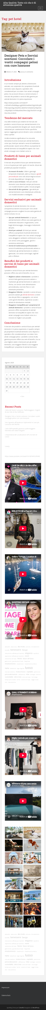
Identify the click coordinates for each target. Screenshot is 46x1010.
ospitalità (30, 672)
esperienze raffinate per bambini (14, 656)
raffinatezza (21, 674)
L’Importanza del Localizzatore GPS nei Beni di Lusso (21, 436)
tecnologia (34, 677)
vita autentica (12, 682)
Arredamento (35, 647)
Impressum (5, 987)
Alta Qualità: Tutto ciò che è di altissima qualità (19, 3)
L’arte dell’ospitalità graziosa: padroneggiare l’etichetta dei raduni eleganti (20, 430)
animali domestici (28, 295)
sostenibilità (9, 677)
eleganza (28, 653)
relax (27, 674)
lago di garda (20, 668)
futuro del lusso (28, 659)
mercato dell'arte (10, 672)
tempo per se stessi (10, 679)
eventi (27, 656)
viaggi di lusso (35, 679)
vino (6, 682)
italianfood (13, 668)
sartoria (38, 674)
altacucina (14, 647)
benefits (7, 650)
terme (18, 679)
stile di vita (17, 677)
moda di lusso (21, 672)
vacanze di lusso (25, 679)
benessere (15, 649)
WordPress (36, 1008)
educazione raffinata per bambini (14, 653)
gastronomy (8, 661)
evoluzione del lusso (10, 658)
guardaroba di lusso (17, 661)
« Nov (22, 396)
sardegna (32, 674)
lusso (29, 668)
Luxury (7, 446)
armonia (28, 647)
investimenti (20, 664)
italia (7, 668)
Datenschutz (6, 995)
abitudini (7, 647)
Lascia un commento (26, 72)
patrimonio (37, 672)
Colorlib (21, 1008)
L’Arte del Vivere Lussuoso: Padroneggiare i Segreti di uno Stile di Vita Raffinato (22, 411)
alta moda (21, 647)
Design (25, 650)
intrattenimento (10, 664)
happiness (27, 661)
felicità (19, 659)
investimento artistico (31, 664)
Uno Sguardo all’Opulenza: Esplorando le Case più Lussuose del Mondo (22, 423)
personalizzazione (11, 674)
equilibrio (36, 653)
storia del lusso (26, 677)
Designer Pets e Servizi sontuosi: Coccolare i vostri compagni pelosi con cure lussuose (21, 60)
